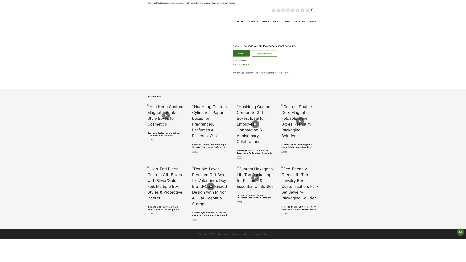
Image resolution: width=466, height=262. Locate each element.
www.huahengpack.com (234, 234)
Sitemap (249, 234)
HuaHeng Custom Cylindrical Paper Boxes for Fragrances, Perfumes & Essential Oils (209, 145)
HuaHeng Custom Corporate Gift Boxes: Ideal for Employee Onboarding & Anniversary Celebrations (255, 151)
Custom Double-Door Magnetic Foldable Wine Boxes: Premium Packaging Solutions (296, 145)
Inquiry (150, 139)
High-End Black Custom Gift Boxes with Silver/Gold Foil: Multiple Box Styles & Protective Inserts (164, 208)
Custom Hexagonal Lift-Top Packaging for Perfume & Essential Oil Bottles (255, 196)
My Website (244, 64)
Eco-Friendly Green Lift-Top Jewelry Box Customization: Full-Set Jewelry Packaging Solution (298, 208)
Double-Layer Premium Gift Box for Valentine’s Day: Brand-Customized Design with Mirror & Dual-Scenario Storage (209, 214)
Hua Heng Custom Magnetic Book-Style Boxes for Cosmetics (164, 134)
